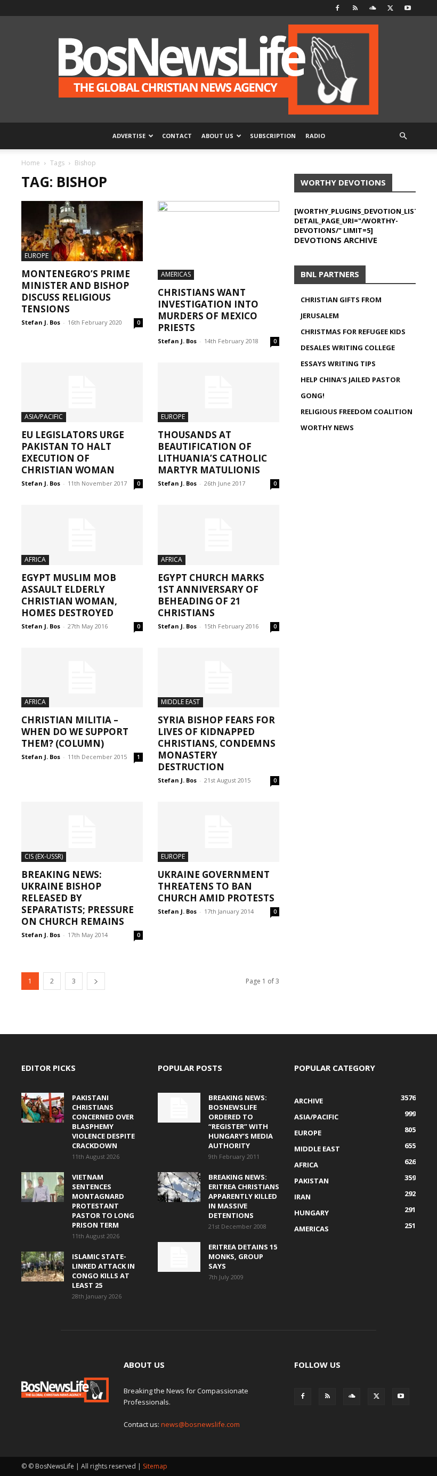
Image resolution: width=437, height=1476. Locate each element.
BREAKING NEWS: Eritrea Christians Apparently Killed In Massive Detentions (243, 1196)
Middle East (180, 701)
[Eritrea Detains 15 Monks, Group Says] (179, 1257)
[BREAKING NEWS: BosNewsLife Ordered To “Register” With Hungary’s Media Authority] (179, 1108)
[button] (403, 136)
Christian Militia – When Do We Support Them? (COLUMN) (74, 731)
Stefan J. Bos (40, 322)
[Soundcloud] (373, 8)
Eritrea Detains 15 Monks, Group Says (242, 1256)
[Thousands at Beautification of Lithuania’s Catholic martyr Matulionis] (218, 392)
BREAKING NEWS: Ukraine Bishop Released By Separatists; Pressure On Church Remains (77, 897)
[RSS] (355, 8)
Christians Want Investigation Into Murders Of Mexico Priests (208, 310)
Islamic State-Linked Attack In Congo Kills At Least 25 (103, 1271)
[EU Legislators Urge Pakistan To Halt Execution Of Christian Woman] (82, 392)
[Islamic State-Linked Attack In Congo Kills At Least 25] (42, 1266)
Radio (315, 136)
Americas (176, 274)
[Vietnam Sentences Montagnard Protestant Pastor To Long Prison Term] (42, 1187)
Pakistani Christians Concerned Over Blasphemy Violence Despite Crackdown (103, 1121)
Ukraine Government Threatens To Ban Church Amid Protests (216, 886)
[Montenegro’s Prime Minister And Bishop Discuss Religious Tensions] (82, 231)
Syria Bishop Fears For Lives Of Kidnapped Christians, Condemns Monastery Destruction (217, 743)
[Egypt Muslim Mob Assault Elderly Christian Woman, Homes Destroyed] (82, 535)
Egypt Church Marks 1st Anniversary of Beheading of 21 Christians (211, 595)
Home (30, 162)
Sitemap (155, 1466)
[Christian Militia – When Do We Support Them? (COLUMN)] (82, 678)
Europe (36, 255)
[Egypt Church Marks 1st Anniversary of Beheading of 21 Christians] (218, 535)
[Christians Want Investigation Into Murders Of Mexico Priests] (218, 240)
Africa (35, 559)
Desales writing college (348, 347)
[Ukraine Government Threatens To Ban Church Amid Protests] (218, 832)
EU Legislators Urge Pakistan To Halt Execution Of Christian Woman (72, 452)
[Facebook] (337, 8)
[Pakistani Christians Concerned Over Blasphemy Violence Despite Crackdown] (42, 1108)
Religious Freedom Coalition (356, 411)
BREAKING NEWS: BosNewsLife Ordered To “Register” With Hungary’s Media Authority (240, 1121)
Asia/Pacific (44, 416)
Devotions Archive (335, 240)
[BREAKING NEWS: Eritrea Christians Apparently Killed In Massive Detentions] (179, 1187)
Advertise (128, 136)
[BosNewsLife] (218, 69)
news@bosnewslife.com (200, 1424)
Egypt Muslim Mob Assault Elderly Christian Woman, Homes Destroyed (69, 595)
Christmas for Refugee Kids (353, 331)
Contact (177, 136)
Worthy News (327, 427)
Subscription (273, 136)
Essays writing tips (338, 363)
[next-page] (96, 981)
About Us (217, 136)
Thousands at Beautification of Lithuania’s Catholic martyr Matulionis (212, 452)
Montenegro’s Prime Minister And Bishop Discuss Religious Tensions (75, 291)
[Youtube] (408, 8)
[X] (390, 8)
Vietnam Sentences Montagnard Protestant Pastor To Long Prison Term (103, 1201)
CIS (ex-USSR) (44, 856)
